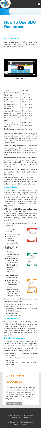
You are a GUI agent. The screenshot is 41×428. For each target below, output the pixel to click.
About (10, 415)
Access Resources (14, 403)
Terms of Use (16, 418)
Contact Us (27, 418)
